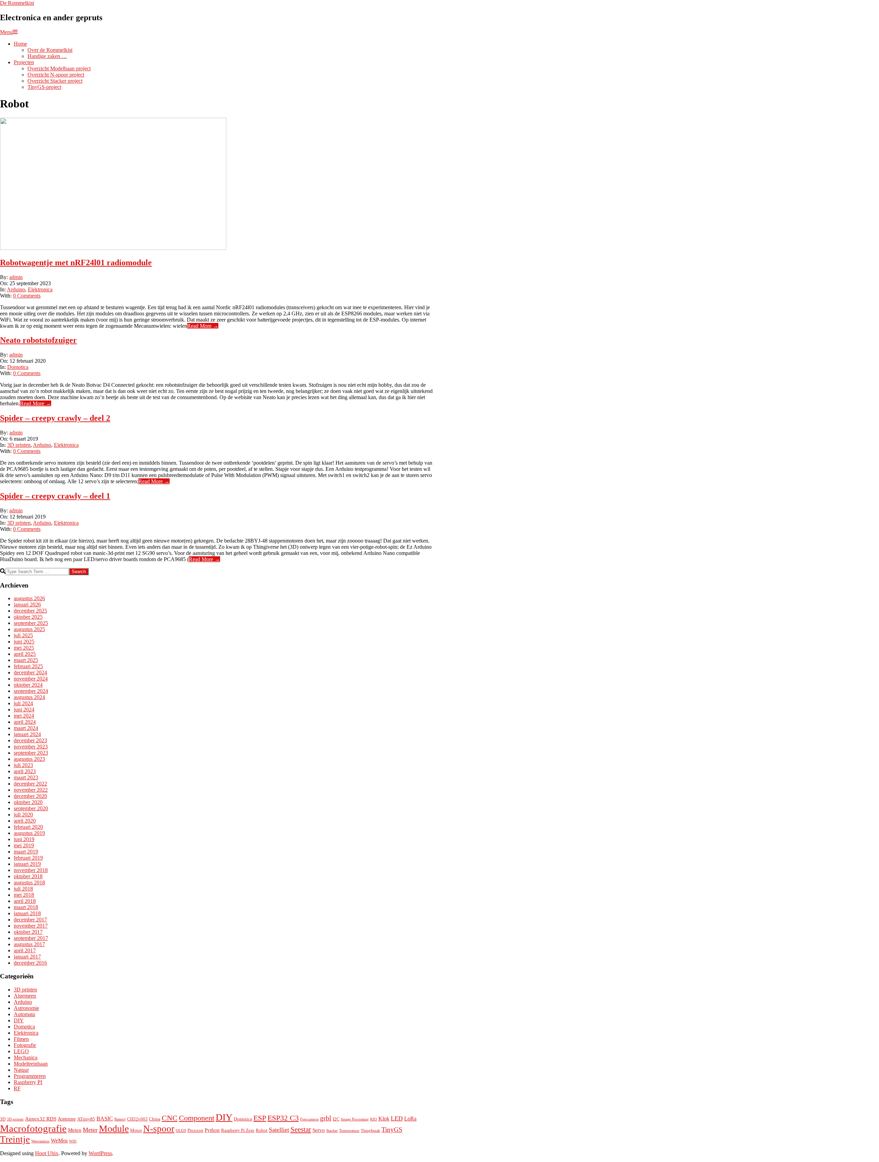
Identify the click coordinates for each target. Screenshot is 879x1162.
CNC (170, 1118)
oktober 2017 (28, 932)
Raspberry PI (28, 1082)
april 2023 (25, 771)
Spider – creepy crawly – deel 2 (55, 418)
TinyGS (391, 1129)
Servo (318, 1130)
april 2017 (25, 950)
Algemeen (25, 996)
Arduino (16, 289)
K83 (373, 1119)
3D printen (19, 445)
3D (2, 1119)
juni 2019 (24, 839)
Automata (24, 1014)
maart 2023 (26, 777)
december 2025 (30, 611)
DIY (19, 1020)
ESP (259, 1118)
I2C (336, 1119)
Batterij (120, 1119)
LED (397, 1118)
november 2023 (31, 747)
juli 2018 (23, 889)
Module (114, 1128)
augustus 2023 (29, 759)
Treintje (15, 1139)
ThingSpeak (370, 1130)
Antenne (67, 1119)
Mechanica (25, 1057)
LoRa (410, 1118)
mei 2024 (24, 716)
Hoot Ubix (46, 1153)
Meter (90, 1129)
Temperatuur (349, 1130)
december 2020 (30, 796)
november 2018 (31, 870)
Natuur (21, 1070)
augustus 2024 (29, 697)
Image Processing (355, 1119)
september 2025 (31, 623)
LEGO (21, 1051)
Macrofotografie (33, 1128)
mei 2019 (24, 845)
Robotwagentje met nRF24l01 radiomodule (76, 262)
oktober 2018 (28, 876)
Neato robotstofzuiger (38, 340)
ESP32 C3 (283, 1118)
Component (196, 1118)
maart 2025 (26, 660)
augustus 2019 (29, 833)
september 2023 (31, 753)
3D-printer (15, 1119)
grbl (325, 1118)
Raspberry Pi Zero (237, 1130)
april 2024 (25, 722)
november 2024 (31, 679)
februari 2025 (28, 666)
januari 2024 (27, 734)
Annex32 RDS (40, 1119)
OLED (181, 1130)
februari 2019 (28, 858)
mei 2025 (24, 648)
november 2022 (31, 790)
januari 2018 (27, 913)
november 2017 (31, 926)
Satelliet (279, 1129)
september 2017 (31, 938)
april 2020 (25, 821)
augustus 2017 (29, 944)
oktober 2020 (28, 802)
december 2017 (30, 919)
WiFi (73, 1141)
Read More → (202, 326)
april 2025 (25, 654)
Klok (383, 1118)
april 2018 (25, 901)
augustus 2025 (29, 629)
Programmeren (30, 1076)
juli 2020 (23, 814)
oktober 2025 (28, 617)
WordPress (100, 1153)
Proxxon (195, 1130)
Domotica (17, 367)
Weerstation (40, 1141)
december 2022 (30, 784)
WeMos (59, 1140)
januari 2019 (27, 864)
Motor (136, 1130)
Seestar (300, 1129)
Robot (261, 1130)
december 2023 (30, 740)
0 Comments (27, 296)
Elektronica (40, 289)
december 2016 (30, 963)
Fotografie (25, 1045)
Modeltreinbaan (31, 1064)
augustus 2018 (29, 882)
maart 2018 (26, 907)
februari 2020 (28, 827)
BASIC (104, 1118)
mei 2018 (24, 895)
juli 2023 (23, 765)
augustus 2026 (29, 598)
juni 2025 (24, 641)
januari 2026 (27, 604)
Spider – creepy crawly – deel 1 (55, 495)
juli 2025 (23, 635)
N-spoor (158, 1129)
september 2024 (31, 691)
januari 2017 (27, 957)
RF (17, 1088)
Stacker (332, 1130)
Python (212, 1130)
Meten (74, 1130)
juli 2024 (23, 703)
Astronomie (26, 1008)
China (154, 1119)
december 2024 (30, 672)
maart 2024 (26, 728)
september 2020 (31, 808)
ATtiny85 (86, 1119)
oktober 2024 (28, 685)
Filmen (21, 1039)
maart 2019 (26, 852)
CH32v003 (137, 1119)
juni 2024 (24, 709)
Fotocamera (309, 1119)
